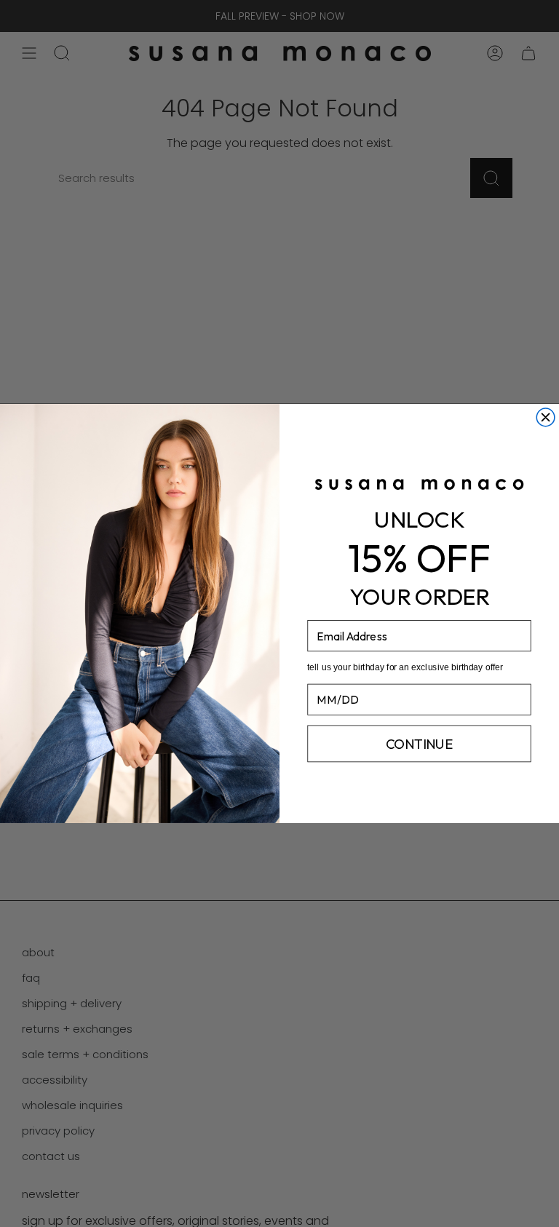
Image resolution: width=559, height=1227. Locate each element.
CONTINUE (419, 744)
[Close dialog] (545, 417)
